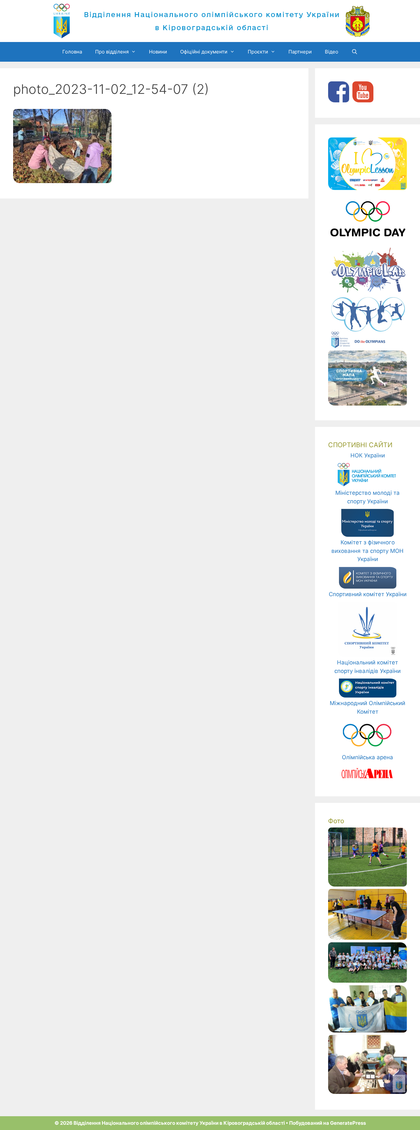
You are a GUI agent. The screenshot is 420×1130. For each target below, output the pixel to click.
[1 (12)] (367, 1030)
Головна (72, 52)
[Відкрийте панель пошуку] (354, 52)
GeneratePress (348, 1123)
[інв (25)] (367, 937)
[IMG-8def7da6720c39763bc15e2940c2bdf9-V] (367, 980)
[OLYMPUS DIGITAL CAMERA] (367, 884)
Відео (331, 52)
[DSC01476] (367, 1092)
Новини (158, 52)
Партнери (300, 52)
